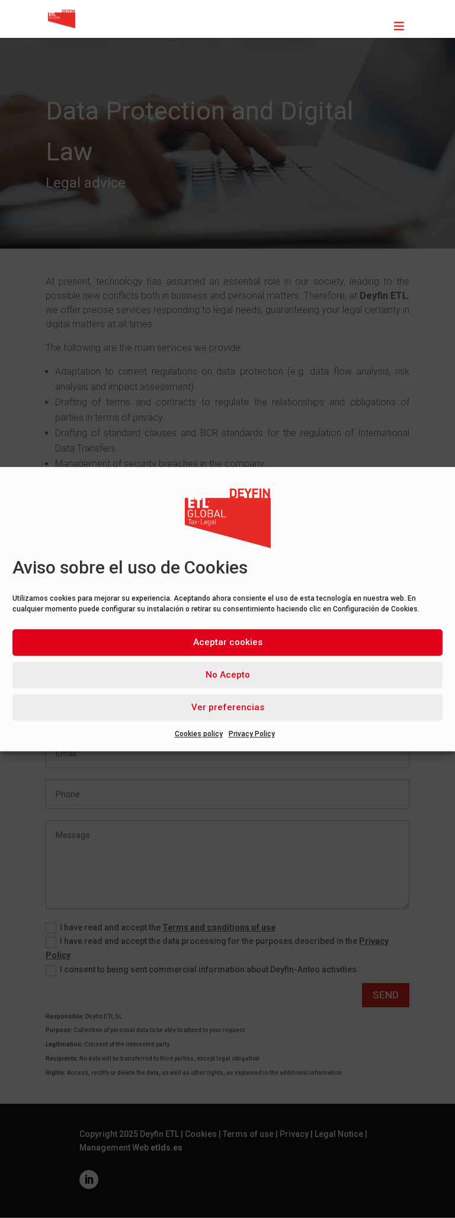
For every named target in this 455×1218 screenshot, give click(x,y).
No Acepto (228, 674)
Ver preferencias (227, 707)
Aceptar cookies (227, 642)
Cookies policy (199, 734)
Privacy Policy (252, 734)
